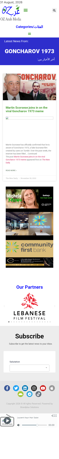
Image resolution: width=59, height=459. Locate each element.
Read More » (11, 170)
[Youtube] (43, 388)
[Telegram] (29, 394)
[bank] (29, 266)
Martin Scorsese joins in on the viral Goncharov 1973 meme (26, 109)
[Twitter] (16, 388)
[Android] (21, 394)
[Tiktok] (39, 394)
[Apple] (52, 388)
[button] (25, 10)
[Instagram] (34, 388)
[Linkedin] (25, 388)
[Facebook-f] (7, 388)
